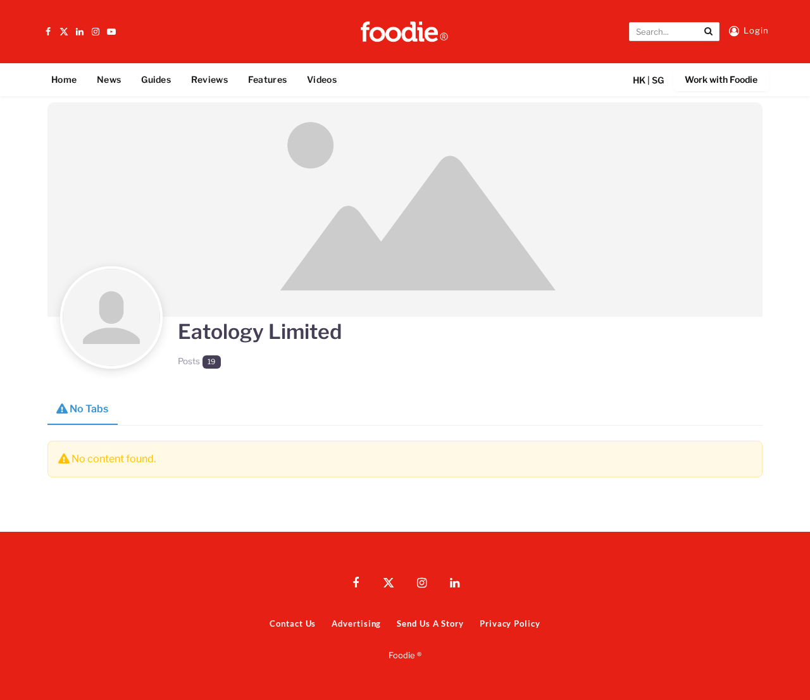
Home (64, 79)
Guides (156, 79)
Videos (322, 79)
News (109, 79)
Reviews (209, 79)
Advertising (356, 623)
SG (658, 80)
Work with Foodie (721, 79)
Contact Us (293, 623)
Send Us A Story (430, 623)
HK (639, 80)
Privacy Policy (510, 623)
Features (267, 79)
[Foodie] (405, 31)
